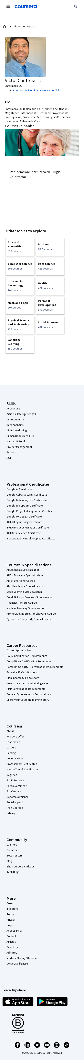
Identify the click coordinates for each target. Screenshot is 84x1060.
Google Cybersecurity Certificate (27, 495)
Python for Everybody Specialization (29, 619)
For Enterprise (15, 780)
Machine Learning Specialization (26, 608)
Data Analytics (15, 425)
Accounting (13, 409)
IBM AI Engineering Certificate (24, 522)
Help (9, 925)
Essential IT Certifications (22, 672)
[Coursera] (26, 6)
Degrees (12, 775)
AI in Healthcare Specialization (25, 586)
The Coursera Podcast (20, 867)
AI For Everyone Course (21, 581)
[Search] (76, 7)
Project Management (19, 447)
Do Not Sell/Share (17, 964)
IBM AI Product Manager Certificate (28, 528)
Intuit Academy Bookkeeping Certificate (31, 539)
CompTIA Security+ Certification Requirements (35, 667)
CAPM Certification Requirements (27, 656)
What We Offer (15, 737)
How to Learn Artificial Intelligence (27, 683)
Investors (12, 909)
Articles (11, 942)
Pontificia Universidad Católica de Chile (36, 91)
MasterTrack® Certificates (23, 770)
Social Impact (15, 802)
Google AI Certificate (19, 489)
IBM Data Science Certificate (24, 533)
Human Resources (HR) (20, 436)
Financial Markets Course (22, 603)
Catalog (11, 753)
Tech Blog (13, 872)
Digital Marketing (17, 431)
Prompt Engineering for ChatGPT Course (31, 614)
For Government (17, 786)
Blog (9, 861)
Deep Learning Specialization (24, 592)
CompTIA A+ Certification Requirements (31, 661)
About (10, 731)
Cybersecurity (15, 420)
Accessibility (14, 931)
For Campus (14, 791)
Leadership (13, 742)
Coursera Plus (15, 759)
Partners (12, 850)
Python (11, 452)
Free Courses (15, 808)
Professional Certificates (22, 764)
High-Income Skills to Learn (23, 678)
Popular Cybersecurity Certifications (29, 694)
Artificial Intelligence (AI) (21, 414)
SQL (9, 458)
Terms (10, 914)
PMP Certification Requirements (26, 689)
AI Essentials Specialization (23, 570)
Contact (11, 936)
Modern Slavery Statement (23, 958)
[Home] (4, 26)
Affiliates (12, 953)
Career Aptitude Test (19, 651)
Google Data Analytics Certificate (27, 500)
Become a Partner (17, 797)
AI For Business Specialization (25, 575)
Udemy (11, 813)
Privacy (11, 920)
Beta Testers (15, 856)
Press (10, 903)
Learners (12, 845)
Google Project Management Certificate (31, 511)
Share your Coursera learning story (28, 700)
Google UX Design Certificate (24, 517)
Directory (12, 947)
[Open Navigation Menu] (8, 7)
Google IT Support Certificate (25, 506)
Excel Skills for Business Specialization (30, 597)
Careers (11, 748)
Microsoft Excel (16, 442)
